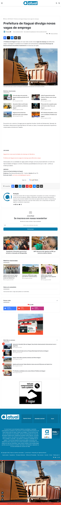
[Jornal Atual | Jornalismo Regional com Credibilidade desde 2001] (30, 3)
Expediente (12, 455)
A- (2, 499)
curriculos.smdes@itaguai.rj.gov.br (21, 175)
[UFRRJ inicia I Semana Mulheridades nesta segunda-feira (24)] (49, 269)
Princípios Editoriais (20, 455)
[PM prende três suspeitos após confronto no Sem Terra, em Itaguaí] (36, 106)
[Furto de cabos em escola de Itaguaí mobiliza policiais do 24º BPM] (7, 97)
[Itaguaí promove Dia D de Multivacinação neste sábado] (7, 114)
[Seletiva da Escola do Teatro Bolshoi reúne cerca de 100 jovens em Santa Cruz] (11, 269)
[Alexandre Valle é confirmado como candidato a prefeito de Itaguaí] (7, 106)
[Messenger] (12, 37)
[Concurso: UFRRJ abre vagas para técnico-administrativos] (30, 269)
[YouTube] (19, 204)
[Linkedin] (20, 186)
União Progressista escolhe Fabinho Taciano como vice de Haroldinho (48, 97)
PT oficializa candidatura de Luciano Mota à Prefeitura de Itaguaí (29, 371)
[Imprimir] (19, 37)
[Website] (14, 204)
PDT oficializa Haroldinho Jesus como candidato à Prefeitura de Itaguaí (49, 114)
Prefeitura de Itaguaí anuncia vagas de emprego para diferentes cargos (22, 158)
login (14, 291)
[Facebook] (4, 37)
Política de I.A (56, 455)
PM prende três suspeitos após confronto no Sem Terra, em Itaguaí (49, 105)
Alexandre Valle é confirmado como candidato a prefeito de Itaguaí (20, 105)
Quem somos (5, 455)
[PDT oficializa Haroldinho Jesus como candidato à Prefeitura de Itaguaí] (36, 114)
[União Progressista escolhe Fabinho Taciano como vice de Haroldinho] (36, 97)
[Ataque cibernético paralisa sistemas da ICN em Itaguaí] (7, 359)
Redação (8, 31)
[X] (8, 37)
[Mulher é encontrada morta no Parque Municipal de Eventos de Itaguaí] (7, 353)
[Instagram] (21, 204)
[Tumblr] (23, 186)
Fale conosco (40, 455)
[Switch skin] (56, 3)
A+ (2, 493)
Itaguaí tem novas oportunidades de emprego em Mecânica (19, 154)
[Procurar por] (59, 3)
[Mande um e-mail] (10, 31)
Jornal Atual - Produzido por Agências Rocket (35, 452)
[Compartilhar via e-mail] (15, 37)
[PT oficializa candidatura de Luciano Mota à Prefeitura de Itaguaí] (7, 373)
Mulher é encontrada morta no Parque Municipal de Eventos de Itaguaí (30, 351)
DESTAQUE (10, 18)
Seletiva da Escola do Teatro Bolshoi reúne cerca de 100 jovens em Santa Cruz (10, 276)
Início (5, 18)
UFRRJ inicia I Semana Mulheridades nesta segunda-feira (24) (48, 276)
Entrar (50, 455)
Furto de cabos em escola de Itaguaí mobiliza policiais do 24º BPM (21, 97)
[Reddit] (30, 186)
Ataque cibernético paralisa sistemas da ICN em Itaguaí (27, 357)
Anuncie (46, 455)
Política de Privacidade (31, 455)
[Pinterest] (27, 186)
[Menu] (2, 3)
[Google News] (34, 180)
